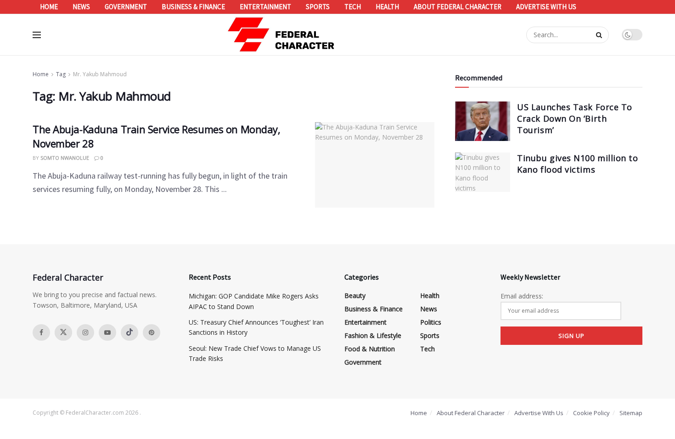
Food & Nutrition (369, 348)
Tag (61, 74)
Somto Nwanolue (64, 157)
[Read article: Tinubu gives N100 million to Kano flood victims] (482, 172)
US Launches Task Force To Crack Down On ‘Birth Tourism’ (574, 118)
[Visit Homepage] (281, 34)
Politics (430, 322)
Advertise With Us (546, 6)
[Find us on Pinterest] (151, 332)
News (81, 6)
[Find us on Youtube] (107, 332)
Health (387, 6)
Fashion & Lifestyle (372, 335)
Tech (352, 6)
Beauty (355, 295)
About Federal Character (457, 6)
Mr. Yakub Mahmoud (100, 74)
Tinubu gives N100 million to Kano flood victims (577, 163)
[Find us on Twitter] (63, 332)
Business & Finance (193, 6)
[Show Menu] (37, 35)
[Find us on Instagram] (85, 332)
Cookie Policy (591, 413)
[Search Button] (600, 35)
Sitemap (630, 413)
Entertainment (265, 6)
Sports (318, 6)
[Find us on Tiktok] (129, 332)
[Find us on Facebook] (41, 332)
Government (126, 6)
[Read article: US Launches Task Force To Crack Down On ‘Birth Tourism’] (482, 121)
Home (49, 6)
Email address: (522, 296)
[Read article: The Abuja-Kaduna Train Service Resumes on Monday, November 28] (374, 165)
